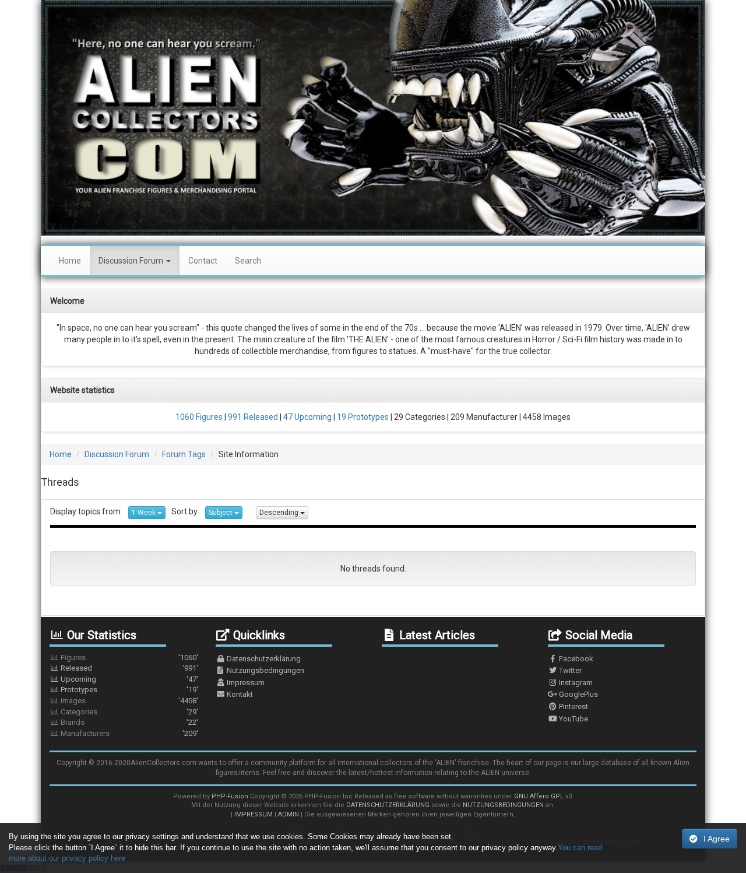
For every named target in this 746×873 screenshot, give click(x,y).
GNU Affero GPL (539, 796)
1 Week (144, 513)
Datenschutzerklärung (263, 658)
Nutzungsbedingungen (264, 670)
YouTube (572, 718)
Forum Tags (184, 454)
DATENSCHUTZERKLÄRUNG (388, 805)
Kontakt (239, 694)
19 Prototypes (362, 417)
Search (248, 260)
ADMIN (288, 814)
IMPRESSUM (253, 814)
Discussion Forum (131, 260)
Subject (221, 513)
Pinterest (572, 706)
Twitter (569, 670)
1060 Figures (199, 417)
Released (128, 668)
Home (70, 260)
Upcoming (128, 679)
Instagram (575, 682)
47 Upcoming (306, 417)
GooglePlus (577, 694)
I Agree (716, 838)
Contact (202, 260)
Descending (279, 513)
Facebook (575, 658)
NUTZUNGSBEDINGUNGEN (503, 805)
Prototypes (128, 689)
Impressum (245, 682)
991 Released (252, 417)
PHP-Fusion (230, 796)
